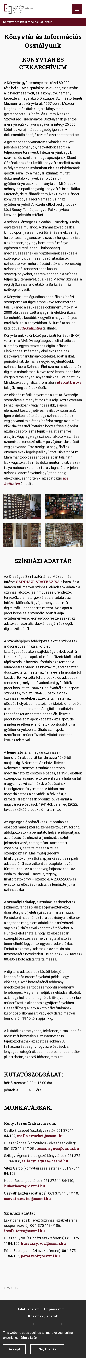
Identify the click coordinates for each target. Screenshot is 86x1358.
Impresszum (54, 1309)
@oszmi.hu (41, 1198)
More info (29, 1337)
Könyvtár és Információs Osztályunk (29, 22)
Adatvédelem (28, 1309)
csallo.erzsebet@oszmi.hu (40, 1135)
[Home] (18, 9)
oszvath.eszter (17, 1198)
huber (9, 1186)
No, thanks (47, 1349)
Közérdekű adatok (43, 1316)
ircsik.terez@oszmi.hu (24, 1230)
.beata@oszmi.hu (29, 1186)
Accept (14, 1349)
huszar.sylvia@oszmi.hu (43, 1243)
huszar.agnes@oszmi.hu (57, 1148)
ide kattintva (31, 328)
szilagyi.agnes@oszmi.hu (45, 1161)
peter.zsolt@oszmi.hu (40, 1256)
